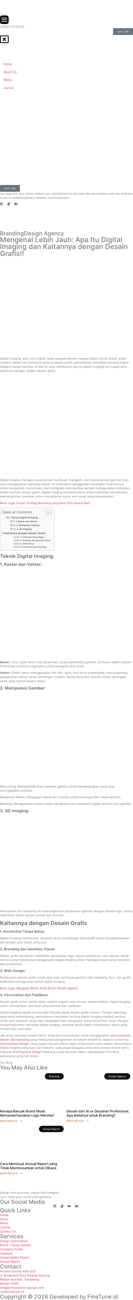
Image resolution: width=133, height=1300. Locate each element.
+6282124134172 (12, 26)
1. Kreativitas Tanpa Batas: (32, 537)
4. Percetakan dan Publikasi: (33, 547)
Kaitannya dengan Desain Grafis (24, 533)
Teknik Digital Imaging (24, 517)
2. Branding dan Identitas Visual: (35, 540)
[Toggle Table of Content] (47, 512)
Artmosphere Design (27, 1052)
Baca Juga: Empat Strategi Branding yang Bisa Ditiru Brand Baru (45, 503)
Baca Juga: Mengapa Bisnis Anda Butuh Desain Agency (39, 988)
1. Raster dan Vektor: (27, 521)
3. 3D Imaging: (24, 529)
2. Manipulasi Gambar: (28, 525)
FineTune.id (102, 1296)
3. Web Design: (27, 543)
